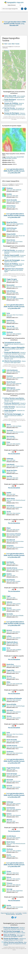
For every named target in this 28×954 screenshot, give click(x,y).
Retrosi (9, 877)
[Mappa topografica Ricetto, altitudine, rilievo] (4, 856)
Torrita (9, 511)
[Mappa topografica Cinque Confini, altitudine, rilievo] (4, 235)
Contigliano (18, 334)
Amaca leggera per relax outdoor (14, 261)
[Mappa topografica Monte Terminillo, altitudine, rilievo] (4, 201)
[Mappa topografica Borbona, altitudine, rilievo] (4, 632)
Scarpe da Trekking (11, 103)
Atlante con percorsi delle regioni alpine (15, 362)
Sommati (9, 785)
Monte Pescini (11, 382)
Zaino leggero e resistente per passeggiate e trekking (14, 935)
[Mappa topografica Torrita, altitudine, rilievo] (4, 513)
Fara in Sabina (19, 241)
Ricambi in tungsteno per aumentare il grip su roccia (15, 353)
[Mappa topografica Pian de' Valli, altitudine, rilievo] (4, 328)
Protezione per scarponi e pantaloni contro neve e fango (14, 257)
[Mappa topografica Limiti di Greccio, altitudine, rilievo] (4, 229)
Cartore (9, 814)
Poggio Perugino (12, 279)
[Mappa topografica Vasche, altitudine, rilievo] (4, 907)
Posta (17, 873)
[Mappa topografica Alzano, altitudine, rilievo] (4, 426)
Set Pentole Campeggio (12, 414)
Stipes (9, 528)
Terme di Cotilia (11, 704)
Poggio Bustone (19, 224)
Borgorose (18, 666)
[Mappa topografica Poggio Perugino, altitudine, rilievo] (4, 280)
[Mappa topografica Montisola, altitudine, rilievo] (4, 333)
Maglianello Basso (12, 642)
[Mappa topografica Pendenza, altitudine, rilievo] (4, 189)
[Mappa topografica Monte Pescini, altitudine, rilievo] (4, 383)
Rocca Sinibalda (19, 298)
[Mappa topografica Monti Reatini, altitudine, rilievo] (4, 581)
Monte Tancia (11, 498)
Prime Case (9, 316)
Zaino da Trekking (10, 935)
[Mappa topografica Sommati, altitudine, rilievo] (4, 787)
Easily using (15, 23)
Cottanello (18, 700)
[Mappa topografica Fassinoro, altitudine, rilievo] (4, 377)
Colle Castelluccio (12, 370)
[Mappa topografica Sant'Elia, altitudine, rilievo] (4, 478)
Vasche (9, 905)
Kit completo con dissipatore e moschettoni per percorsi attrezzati (14, 110)
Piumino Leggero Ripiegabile (14, 347)
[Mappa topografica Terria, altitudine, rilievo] (4, 649)
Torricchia (10, 614)
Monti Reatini (11, 580)
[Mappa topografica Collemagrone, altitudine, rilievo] (4, 389)
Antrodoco (10, 710)
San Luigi (9, 889)
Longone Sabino (19, 377)
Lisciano (9, 194)
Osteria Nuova (11, 206)
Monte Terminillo (12, 200)
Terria (8, 648)
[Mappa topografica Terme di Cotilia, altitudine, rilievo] (4, 706)
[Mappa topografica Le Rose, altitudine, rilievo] (4, 637)
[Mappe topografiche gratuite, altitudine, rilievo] (2, 43)
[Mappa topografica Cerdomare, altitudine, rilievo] (4, 753)
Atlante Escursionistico (12, 361)
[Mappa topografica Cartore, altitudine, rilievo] (4, 815)
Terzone (9, 608)
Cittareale (18, 637)
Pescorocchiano (20, 432)
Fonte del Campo (12, 774)
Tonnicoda (10, 430)
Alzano (9, 424)
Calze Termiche (9, 407)
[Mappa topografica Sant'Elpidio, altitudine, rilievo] (4, 563)
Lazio (11, 189)
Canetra (9, 574)
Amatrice (18, 389)
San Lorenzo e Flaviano (14, 534)
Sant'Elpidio (18, 426)
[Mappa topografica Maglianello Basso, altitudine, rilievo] (4, 643)
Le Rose (9, 636)
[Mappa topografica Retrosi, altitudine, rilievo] (4, 879)
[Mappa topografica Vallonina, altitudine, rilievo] (4, 603)
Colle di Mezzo (11, 291)
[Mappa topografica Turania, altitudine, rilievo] (14, 140)
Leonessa (18, 603)
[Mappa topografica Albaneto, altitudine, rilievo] (4, 821)
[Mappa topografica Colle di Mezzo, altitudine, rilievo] (4, 292)
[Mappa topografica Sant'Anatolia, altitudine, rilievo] (4, 809)
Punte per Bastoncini (11, 352)
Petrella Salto (19, 507)
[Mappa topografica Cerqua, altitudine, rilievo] (4, 873)
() (13, 157)
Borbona (18, 371)
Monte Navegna (11, 297)
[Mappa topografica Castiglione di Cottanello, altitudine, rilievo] (4, 700)
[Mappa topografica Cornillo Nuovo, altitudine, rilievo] (4, 837)
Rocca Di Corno (19, 569)
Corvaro (9, 676)
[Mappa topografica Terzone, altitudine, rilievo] (4, 609)
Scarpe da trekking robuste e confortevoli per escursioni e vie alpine (14, 105)
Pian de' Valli (22, 235)
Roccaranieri (10, 285)
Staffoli (9, 493)
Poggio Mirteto (19, 890)
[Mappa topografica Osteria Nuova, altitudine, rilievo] (4, 207)
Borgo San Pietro (12, 222)
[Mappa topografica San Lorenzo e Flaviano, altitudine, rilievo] (4, 535)
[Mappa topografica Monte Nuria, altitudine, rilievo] (4, 507)
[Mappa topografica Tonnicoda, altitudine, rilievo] (4, 432)
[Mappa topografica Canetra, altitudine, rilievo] (4, 575)
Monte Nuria (10, 506)
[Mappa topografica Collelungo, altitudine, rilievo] (4, 460)
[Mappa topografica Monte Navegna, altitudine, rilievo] (4, 298)
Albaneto (9, 820)
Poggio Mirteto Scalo (13, 768)
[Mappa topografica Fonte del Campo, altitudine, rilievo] (4, 775)
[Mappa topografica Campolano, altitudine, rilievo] (4, 547)
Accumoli (18, 672)
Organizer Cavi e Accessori (13, 269)
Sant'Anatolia (11, 808)
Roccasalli (10, 780)
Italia (8, 189)
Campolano (10, 546)
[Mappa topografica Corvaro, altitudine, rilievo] (4, 677)
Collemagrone (11, 388)
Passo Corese (11, 240)
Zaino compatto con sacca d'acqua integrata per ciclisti (14, 96)
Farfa (8, 313)
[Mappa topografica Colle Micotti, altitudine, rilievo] (4, 466)
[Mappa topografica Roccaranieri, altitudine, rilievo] (4, 286)
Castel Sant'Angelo (20, 706)
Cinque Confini (11, 234)
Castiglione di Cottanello (14, 698)
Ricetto (9, 855)
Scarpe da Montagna (11, 113)
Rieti (14, 189)
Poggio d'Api (10, 670)
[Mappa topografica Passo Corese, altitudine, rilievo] (4, 241)
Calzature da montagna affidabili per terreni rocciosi (14, 114)
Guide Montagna (10, 99)
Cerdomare (10, 751)
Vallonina (9, 602)
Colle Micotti (10, 464)
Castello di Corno (12, 568)
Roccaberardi (11, 540)
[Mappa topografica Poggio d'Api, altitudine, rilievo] (4, 672)
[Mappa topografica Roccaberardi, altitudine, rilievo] (4, 541)
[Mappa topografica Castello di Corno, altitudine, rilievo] (4, 569)
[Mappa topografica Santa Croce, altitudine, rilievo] (4, 322)
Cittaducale (18, 189)
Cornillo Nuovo (11, 836)
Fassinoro (10, 376)
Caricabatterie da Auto (12, 342)
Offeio (8, 682)
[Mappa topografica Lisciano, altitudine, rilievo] (4, 195)
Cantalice (18, 581)
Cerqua (9, 871)
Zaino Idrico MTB (10, 96)
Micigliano (18, 201)
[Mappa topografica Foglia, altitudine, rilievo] (4, 597)
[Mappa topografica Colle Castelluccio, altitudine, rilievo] (4, 371)
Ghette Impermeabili (11, 255)
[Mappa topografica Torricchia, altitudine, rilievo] (4, 615)
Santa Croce (10, 320)
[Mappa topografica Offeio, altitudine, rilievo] (4, 683)
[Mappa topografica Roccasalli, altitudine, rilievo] (4, 781)
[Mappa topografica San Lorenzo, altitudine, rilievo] (4, 438)
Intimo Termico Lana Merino (14, 356)
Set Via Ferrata (9, 108)
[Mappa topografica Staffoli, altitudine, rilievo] (4, 494)
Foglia (8, 596)
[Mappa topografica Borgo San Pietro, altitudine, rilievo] (4, 223)
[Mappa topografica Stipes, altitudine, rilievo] (4, 529)
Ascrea (17, 529)
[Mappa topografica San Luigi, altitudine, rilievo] (4, 890)
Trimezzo (9, 883)
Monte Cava (10, 664)
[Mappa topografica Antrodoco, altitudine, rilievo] (4, 712)
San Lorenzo (10, 436)
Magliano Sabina (19, 466)
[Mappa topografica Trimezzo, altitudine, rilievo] (4, 884)
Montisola (10, 332)
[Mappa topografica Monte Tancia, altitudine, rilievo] (4, 501)
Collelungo (10, 458)
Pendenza (10, 188)
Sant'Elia (9, 476)
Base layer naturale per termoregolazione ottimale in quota (15, 944)
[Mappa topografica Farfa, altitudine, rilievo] (4, 315)
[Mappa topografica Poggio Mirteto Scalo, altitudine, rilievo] (4, 769)
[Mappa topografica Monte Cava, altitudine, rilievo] (4, 666)
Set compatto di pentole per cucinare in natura (14, 416)
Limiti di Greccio (12, 228)
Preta (8, 442)
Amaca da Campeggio (12, 260)
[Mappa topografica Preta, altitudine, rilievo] (4, 443)
